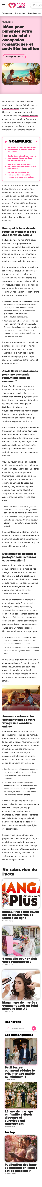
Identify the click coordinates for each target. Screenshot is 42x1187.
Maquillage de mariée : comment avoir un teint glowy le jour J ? (20, 1005)
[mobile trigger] (4, 5)
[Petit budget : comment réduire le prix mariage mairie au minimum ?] (21, 1051)
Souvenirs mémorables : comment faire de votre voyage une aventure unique (20, 175)
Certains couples (10, 108)
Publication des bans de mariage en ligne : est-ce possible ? (21, 1167)
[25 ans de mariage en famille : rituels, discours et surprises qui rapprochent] (21, 1095)
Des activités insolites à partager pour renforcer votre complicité (21, 166)
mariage (18, 112)
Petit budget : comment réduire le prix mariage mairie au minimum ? (20, 1072)
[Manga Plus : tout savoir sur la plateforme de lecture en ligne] (21, 894)
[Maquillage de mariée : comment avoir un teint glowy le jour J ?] (21, 985)
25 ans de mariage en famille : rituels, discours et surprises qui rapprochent (19, 1117)
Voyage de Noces (14, 57)
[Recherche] (34, 5)
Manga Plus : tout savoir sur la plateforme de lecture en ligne (20, 914)
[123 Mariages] (16, 5)
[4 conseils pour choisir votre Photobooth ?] (21, 941)
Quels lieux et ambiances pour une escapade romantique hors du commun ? (22, 158)
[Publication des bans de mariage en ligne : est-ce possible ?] (21, 1148)
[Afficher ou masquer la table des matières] (34, 141)
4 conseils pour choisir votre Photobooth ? (19, 960)
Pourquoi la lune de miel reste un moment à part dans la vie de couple (21, 150)
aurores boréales (29, 115)
